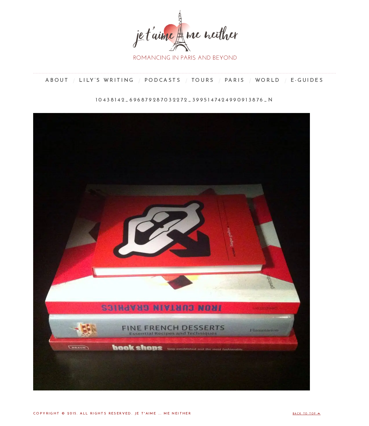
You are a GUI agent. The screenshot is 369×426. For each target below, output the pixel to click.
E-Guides (307, 80)
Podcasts (162, 80)
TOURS (202, 80)
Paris (235, 80)
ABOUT (57, 80)
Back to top (305, 414)
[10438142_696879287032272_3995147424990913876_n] (171, 389)
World (267, 80)
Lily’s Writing (106, 80)
